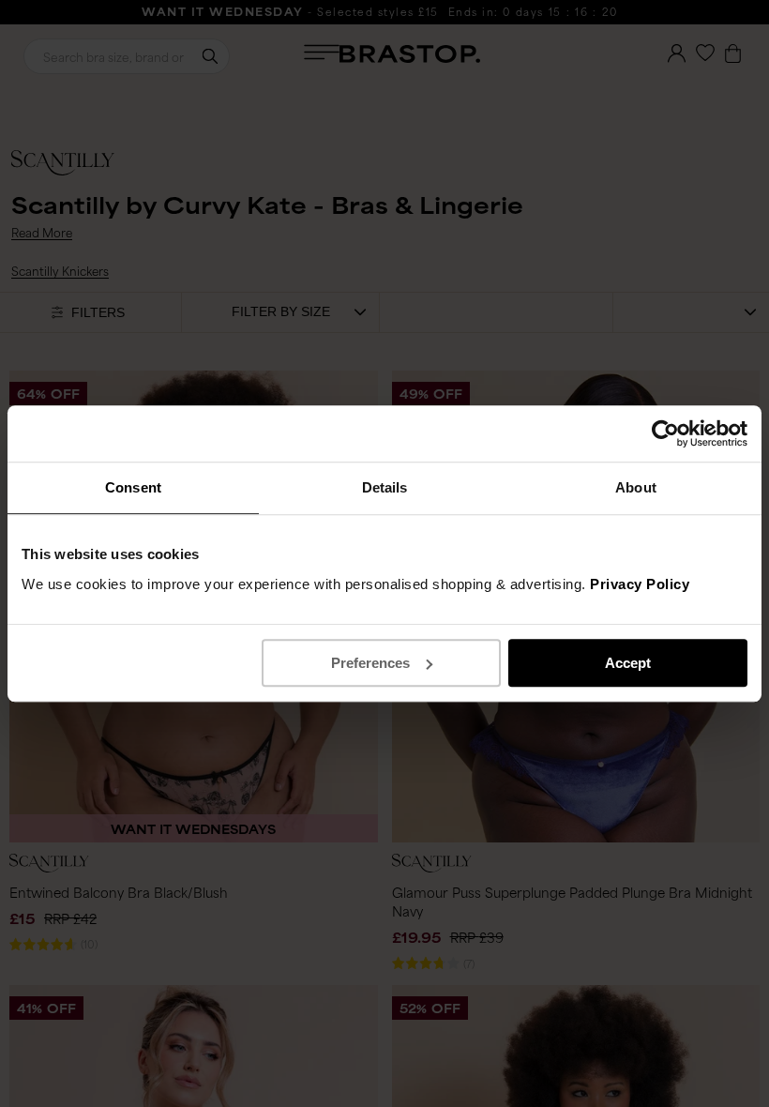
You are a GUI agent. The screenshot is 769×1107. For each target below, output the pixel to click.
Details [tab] (385, 487)
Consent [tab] (133, 487)
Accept (628, 663)
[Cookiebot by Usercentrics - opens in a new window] (665, 433)
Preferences (370, 663)
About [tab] (635, 487)
